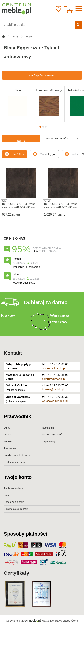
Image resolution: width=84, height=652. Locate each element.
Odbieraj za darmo (46, 302)
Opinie (7, 434)
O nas (7, 427)
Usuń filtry (18, 154)
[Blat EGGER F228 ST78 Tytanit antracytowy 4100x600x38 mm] (21, 183)
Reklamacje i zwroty (14, 462)
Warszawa (59, 315)
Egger (48, 154)
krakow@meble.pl (53, 389)
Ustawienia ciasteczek (16, 509)
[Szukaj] (78, 25)
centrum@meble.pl (53, 368)
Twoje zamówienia (14, 488)
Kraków (8, 315)
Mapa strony (48, 441)
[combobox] (63, 138)
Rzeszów (58, 322)
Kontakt (13, 353)
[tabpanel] (17, 104)
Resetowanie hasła (14, 502)
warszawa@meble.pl (55, 400)
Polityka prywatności (53, 434)
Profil (6, 495)
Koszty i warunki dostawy (17, 455)
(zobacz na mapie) (16, 390)
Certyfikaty (16, 573)
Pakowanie (10, 448)
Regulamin (48, 427)
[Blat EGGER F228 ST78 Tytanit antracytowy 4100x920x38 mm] (63, 183)
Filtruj (21, 141)
